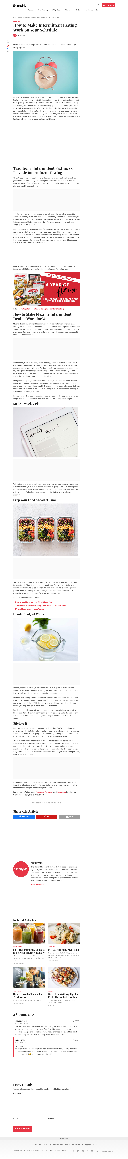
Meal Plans (51, 946)
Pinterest (49, 792)
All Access (89, 10)
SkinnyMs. (22, 35)
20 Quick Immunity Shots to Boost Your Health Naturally (29, 951)
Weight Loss (56, 10)
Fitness (67, 10)
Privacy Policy (44, 1150)
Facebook (40, 792)
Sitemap (64, 1150)
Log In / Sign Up (108, 1151)
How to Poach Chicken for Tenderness (27, 995)
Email (51, 1118)
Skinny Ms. (19, 5)
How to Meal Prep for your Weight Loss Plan (33, 602)
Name (16, 1118)
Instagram (61, 792)
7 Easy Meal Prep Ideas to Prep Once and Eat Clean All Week (40, 605)
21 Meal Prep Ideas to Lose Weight (29, 609)
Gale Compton (19, 963)
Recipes (31, 10)
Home (14, 17)
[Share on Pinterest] (8, 45)
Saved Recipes (108, 5)
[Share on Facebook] (8, 48)
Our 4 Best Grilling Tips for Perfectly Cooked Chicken (63, 995)
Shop (97, 10)
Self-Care (78, 10)
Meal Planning (43, 10)
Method (50, 991)
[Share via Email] (8, 51)
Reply (77, 1020)
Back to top (65, 1138)
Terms (51, 1150)
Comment (18, 1093)
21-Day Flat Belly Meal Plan (63, 949)
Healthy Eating (17, 991)
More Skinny (37, 884)
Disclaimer (57, 1150)
